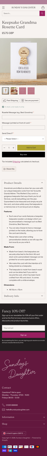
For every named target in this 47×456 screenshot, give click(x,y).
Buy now (23, 154)
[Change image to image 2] (14, 90)
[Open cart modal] (42, 7)
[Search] (42, 13)
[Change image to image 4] (31, 90)
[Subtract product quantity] (4, 147)
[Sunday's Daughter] (23, 7)
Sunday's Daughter (23, 438)
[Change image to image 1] (5, 90)
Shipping (16, 161)
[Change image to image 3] (22, 90)
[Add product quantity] (13, 147)
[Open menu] (3, 7)
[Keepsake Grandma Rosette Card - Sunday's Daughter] (23, 61)
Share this (10, 169)
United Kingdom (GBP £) (14, 433)
